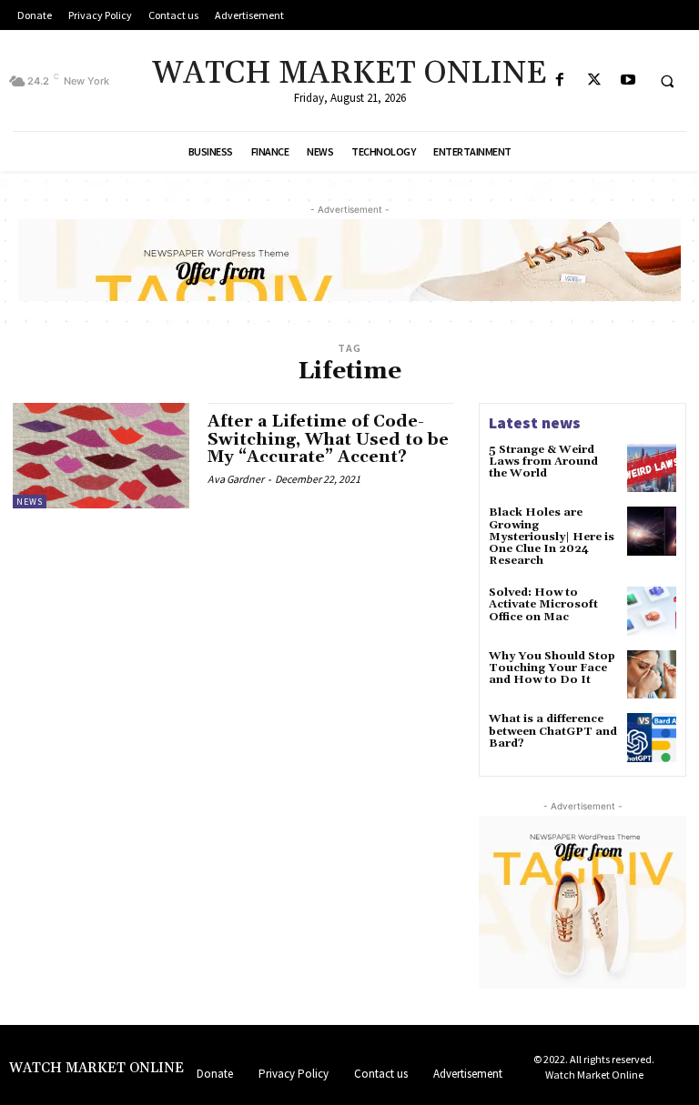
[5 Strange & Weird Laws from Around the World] (651, 468)
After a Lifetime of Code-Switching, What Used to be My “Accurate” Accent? (328, 439)
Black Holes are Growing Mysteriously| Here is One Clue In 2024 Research (551, 537)
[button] (667, 81)
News (29, 501)
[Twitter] (594, 80)
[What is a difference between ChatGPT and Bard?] (651, 737)
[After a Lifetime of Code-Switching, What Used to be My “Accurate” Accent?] (101, 455)
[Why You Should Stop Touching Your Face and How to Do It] (651, 674)
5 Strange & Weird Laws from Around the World (543, 461)
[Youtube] (627, 80)
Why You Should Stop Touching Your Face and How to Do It (552, 668)
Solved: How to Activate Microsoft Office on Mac (543, 604)
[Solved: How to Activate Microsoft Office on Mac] (651, 611)
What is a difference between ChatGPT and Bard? (553, 730)
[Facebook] (560, 80)
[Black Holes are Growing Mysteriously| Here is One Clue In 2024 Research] (651, 531)
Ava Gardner (236, 479)
